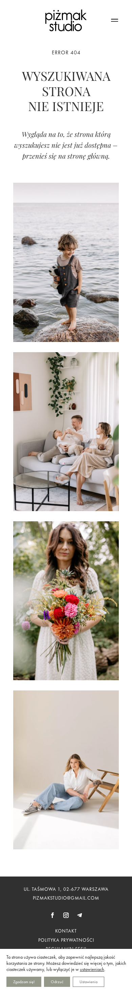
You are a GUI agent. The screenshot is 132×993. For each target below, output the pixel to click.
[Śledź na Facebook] (52, 915)
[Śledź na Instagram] (66, 915)
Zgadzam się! (24, 982)
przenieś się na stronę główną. (66, 155)
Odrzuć (57, 982)
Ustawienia (88, 982)
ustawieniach (92, 969)
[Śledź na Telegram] (79, 915)
